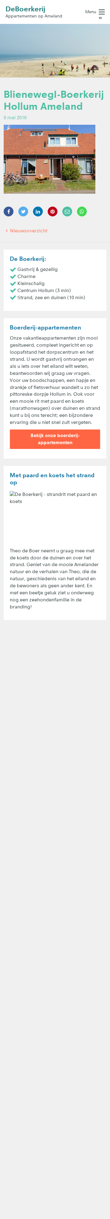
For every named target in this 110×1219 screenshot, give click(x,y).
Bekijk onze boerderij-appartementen (55, 438)
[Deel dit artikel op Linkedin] (38, 211)
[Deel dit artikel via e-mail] (67, 211)
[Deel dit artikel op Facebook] (8, 211)
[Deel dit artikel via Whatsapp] (82, 211)
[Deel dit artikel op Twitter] (23, 211)
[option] (55, 51)
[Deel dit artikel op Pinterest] (52, 211)
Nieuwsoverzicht (28, 231)
